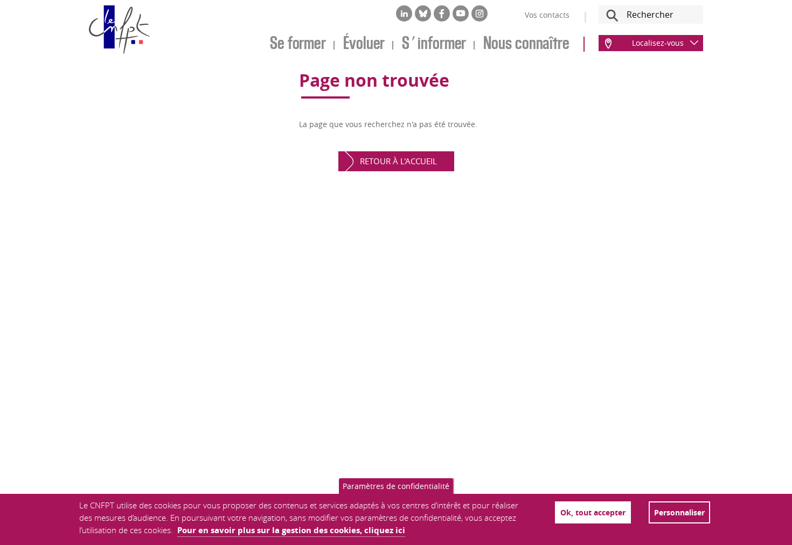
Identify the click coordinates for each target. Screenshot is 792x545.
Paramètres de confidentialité (396, 486)
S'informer (434, 44)
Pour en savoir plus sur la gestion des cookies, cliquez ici (291, 530)
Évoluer (364, 44)
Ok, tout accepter (593, 512)
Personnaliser (679, 512)
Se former (298, 44)
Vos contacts (547, 15)
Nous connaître (526, 44)
